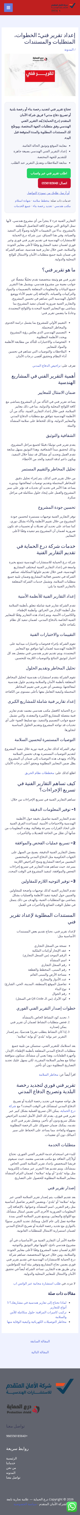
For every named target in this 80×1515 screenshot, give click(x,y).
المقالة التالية (40, 1352)
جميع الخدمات (22, 206)
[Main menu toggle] (8, 7)
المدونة (69, 49)
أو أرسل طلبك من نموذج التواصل (48, 193)
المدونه (10, 1473)
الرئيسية (11, 1458)
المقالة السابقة (40, 1341)
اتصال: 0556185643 (54, 183)
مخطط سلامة (41, 200)
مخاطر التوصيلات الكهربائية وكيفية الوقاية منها (36, 1322)
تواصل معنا (13, 1477)
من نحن (11, 1468)
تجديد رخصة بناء (42, 206)
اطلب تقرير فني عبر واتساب (49, 173)
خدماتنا (10, 1463)
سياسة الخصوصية (25, 1504)
